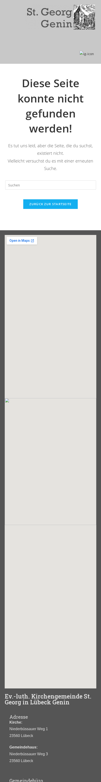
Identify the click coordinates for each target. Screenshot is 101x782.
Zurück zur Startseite (50, 204)
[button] (50, 41)
